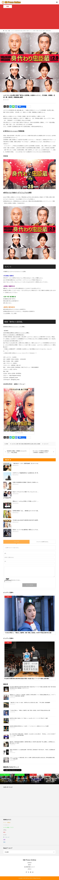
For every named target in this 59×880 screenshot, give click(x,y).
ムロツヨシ (14, 443)
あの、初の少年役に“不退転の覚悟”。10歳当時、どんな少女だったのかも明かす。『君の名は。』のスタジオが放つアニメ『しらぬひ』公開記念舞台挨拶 (32, 734)
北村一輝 (18, 443)
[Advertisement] (29, 19)
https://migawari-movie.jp (15, 375)
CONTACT (29, 862)
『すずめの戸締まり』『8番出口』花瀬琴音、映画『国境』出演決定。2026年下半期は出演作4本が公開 (30, 710)
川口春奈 (22, 443)
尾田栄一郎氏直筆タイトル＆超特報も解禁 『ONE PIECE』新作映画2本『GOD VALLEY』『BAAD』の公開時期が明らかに (32, 750)
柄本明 (28, 443)
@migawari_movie (13, 377)
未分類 (4, 834)
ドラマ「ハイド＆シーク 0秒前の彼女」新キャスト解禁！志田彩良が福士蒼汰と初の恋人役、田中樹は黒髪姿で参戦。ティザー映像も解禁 (32, 758)
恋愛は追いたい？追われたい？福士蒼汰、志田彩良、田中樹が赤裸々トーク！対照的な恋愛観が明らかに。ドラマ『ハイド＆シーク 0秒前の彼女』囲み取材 (33, 695)
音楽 (4, 842)
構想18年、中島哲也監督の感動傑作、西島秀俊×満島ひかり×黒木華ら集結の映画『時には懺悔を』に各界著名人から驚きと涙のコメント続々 (32, 742)
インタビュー (6, 825)
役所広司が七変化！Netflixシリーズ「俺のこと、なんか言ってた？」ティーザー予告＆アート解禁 (29, 718)
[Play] (29, 174)
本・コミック (6, 837)
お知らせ (29, 869)
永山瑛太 (32, 443)
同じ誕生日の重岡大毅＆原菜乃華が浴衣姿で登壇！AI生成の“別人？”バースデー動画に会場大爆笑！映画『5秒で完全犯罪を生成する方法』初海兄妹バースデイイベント (33, 687)
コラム (4, 829)
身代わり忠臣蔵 (37, 443)
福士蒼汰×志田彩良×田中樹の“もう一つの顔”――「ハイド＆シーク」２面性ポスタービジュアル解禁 (29, 726)
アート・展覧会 (6, 822)
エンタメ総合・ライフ (8, 827)
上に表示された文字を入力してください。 (12, 580)
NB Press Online (29, 860)
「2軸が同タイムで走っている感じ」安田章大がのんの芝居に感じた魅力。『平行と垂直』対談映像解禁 (30, 702)
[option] (7, 779)
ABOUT (29, 864)
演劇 (4, 839)
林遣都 (25, 443)
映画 (7, 6)
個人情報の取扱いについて (29, 866)
